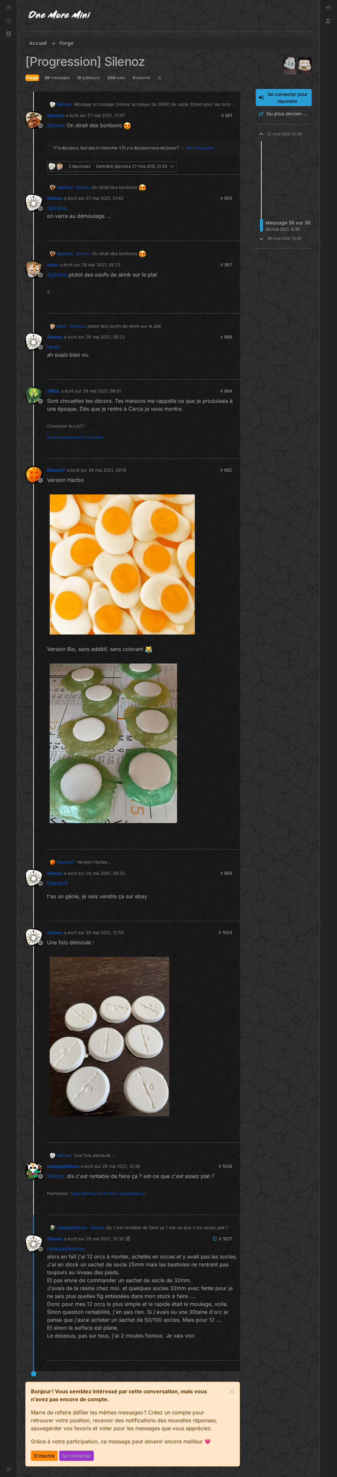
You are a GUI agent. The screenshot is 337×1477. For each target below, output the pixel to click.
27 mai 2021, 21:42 (104, 198)
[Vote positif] (224, 167)
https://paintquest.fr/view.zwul (75, 437)
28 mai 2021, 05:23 (101, 264)
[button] (8, 34)
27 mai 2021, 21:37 (106, 115)
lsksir (53, 264)
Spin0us (56, 115)
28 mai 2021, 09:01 (102, 391)
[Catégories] (8, 8)
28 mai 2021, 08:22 (105, 337)
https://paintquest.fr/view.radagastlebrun (108, 1193)
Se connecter (76, 1456)
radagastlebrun (63, 1166)
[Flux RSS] (160, 77)
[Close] (232, 1391)
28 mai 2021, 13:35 (105, 1238)
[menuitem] (328, 8)
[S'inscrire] (328, 21)
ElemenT (56, 470)
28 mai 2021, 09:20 (105, 873)
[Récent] (8, 21)
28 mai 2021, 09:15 (107, 470)
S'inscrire (44, 1456)
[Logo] (59, 16)
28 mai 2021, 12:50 (105, 932)
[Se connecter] (328, 8)
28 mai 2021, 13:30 (121, 1166)
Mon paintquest (200, 147)
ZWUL (53, 391)
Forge (32, 77)
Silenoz (64, 104)
